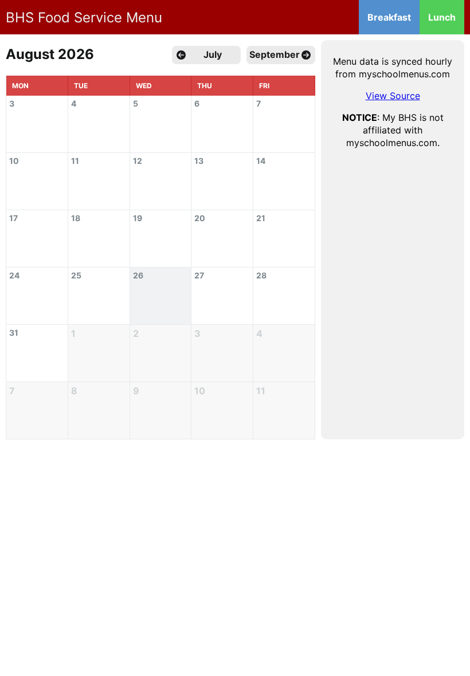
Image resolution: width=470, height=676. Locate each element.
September (274, 54)
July (212, 54)
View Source (393, 95)
